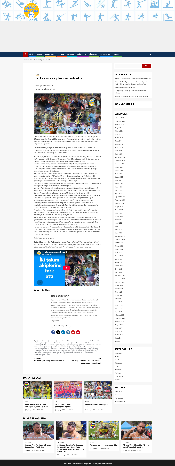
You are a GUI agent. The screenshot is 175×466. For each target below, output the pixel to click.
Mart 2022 (118, 292)
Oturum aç (118, 391)
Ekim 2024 (118, 190)
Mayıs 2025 (119, 167)
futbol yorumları (89, 343)
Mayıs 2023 (119, 246)
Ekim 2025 (118, 151)
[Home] (25, 54)
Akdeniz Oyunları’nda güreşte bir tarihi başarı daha (131, 96)
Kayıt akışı (118, 395)
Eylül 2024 (118, 193)
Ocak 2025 (118, 180)
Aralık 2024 (119, 184)
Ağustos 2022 (120, 276)
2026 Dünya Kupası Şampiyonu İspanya (63, 406)
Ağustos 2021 (120, 315)
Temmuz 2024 (120, 200)
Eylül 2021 (118, 312)
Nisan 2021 (119, 328)
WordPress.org (120, 401)
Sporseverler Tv (78, 352)
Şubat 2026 (119, 138)
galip (63, 345)
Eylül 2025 (118, 154)
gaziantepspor (71, 345)
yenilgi (48, 354)
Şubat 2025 (119, 177)
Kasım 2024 (119, 187)
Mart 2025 (118, 174)
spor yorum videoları (41, 352)
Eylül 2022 (118, 272)
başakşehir (83, 341)
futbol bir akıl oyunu (65, 343)
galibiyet (58, 345)
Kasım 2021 (119, 305)
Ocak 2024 (118, 220)
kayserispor (38, 348)
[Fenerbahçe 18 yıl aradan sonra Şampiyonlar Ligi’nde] (37, 390)
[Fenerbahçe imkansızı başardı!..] (104, 430)
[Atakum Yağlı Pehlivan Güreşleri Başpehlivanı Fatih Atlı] (38, 430)
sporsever (61, 352)
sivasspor (67, 350)
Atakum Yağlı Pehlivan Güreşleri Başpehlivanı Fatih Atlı (133, 78)
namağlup (83, 348)
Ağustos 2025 (120, 157)
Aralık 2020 (119, 341)
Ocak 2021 (118, 338)
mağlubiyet (70, 348)
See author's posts (61, 326)
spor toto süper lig (91, 350)
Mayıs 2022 (119, 285)
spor (73, 350)
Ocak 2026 (118, 141)
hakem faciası (90, 345)
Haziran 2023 (119, 243)
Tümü (31, 54)
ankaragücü (61, 341)
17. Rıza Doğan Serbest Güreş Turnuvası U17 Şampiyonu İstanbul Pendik (84, 360)
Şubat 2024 (119, 216)
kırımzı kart (46, 348)
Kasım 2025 (119, 147)
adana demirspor (43, 341)
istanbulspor (73, 347)
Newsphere (97, 464)
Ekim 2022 (118, 269)
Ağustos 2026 (120, 118)
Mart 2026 (118, 134)
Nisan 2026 (119, 131)
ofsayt (89, 348)
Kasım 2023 (119, 226)
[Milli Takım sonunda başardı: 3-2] (98, 390)
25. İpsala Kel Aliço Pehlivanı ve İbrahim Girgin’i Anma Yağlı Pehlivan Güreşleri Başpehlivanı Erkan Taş (70, 448)
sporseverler (69, 352)
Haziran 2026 (119, 124)
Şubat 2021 (119, 335)
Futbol (39, 54)
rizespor (45, 350)
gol (78, 345)
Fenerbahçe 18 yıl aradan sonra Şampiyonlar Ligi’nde (36, 406)
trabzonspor (38, 354)
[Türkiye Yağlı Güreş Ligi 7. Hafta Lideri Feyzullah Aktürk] (136, 430)
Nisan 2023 (119, 249)
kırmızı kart (54, 348)
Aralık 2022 (119, 262)
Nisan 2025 (119, 170)
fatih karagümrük (40, 343)
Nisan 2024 (119, 210)
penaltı (95, 348)
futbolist (43, 345)
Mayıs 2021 (119, 325)
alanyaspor (53, 341)
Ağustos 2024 (120, 197)
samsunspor (53, 350)
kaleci (84, 347)
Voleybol (60, 54)
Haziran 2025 (119, 164)
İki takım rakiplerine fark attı (60, 347)
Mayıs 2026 (119, 128)
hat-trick (41, 347)
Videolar (93, 54)
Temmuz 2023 (120, 239)
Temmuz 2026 (120, 121)
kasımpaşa (91, 347)
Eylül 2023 (118, 233)
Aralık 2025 (119, 144)
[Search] (150, 54)
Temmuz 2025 (120, 160)
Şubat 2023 (119, 256)
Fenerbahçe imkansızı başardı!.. (125, 87)
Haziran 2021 (119, 321)
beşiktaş (97, 341)
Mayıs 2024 (119, 206)
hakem (82, 345)
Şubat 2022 (119, 295)
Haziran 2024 (119, 203)
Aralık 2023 (119, 223)
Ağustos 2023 (120, 236)
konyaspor (62, 348)
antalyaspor (69, 341)
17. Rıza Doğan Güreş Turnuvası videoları (49, 359)
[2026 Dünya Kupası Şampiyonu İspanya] (68, 390)
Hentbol (70, 54)
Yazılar (116, 54)
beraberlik (91, 341)
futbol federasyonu (78, 343)
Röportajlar (105, 54)
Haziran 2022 (119, 282)
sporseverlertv (89, 352)
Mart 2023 (118, 252)
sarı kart (60, 350)
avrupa (76, 341)
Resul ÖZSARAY (48, 86)
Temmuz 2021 (120, 318)
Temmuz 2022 (120, 279)
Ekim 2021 (118, 308)
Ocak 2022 (118, 298)
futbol (56, 343)
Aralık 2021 (119, 302)
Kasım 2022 (119, 266)
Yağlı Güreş (81, 54)
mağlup (77, 348)
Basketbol (49, 54)
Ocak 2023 (118, 259)
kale (80, 347)
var (44, 354)
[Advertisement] (87, 36)
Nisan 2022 (119, 289)
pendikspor (38, 350)
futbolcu (37, 345)
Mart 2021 (118, 331)
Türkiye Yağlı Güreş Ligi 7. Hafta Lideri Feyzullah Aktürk (136, 446)
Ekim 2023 (118, 230)
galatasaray (51, 345)
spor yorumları (52, 352)
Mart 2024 (118, 213)
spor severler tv (80, 350)
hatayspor (48, 347)
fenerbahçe (49, 343)
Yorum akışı (119, 398)
